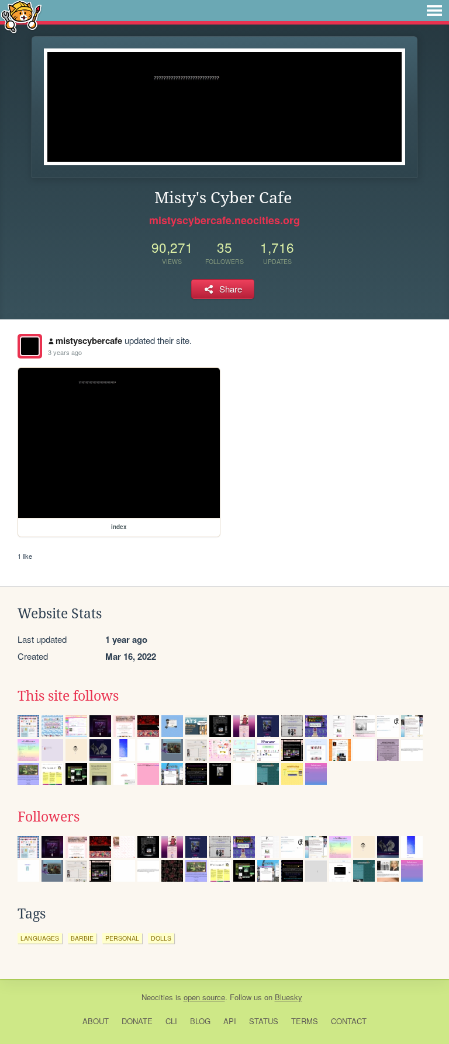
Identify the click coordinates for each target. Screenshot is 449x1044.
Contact (349, 1020)
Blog (200, 1020)
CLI (171, 1020)
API (229, 1020)
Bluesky (288, 997)
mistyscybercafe (89, 340)
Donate (137, 1020)
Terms (304, 1020)
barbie (82, 938)
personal (122, 938)
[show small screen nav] (434, 10)
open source (204, 997)
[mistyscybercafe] (30, 346)
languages (39, 938)
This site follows (68, 696)
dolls (161, 938)
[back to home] (21, 16)
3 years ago (65, 352)
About (95, 1020)
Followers (49, 816)
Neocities (157, 997)
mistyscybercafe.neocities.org (224, 220)
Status (263, 1020)
